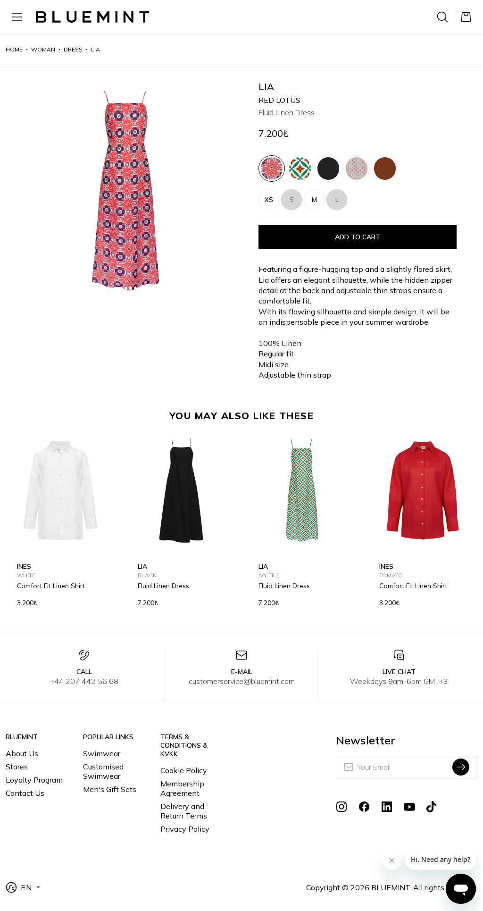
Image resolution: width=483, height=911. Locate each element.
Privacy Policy (184, 829)
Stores (17, 766)
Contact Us (25, 793)
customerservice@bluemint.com (242, 681)
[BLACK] (328, 168)
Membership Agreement (182, 788)
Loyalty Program (34, 779)
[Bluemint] (92, 17)
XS (269, 199)
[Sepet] (466, 17)
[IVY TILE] (300, 168)
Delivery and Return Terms (183, 810)
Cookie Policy (183, 770)
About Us (22, 753)
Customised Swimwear (103, 771)
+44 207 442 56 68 (84, 681)
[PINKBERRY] (356, 168)
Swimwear (101, 753)
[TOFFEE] (385, 168)
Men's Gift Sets (109, 789)
